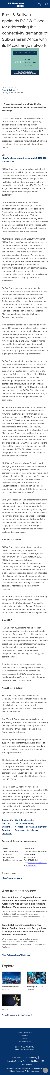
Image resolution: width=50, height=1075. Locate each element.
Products (24, 1035)
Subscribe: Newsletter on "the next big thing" (24, 826)
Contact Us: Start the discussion (18, 820)
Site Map (34, 1061)
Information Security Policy (16, 1061)
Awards (5, 1009)
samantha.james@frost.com (37, 863)
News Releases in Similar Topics (16, 1015)
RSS (42, 1061)
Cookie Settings (25, 1064)
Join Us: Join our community (18, 823)
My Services (24, 1041)
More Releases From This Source (16, 955)
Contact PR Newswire (24, 1032)
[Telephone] (39, 4)
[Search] (46, 4)
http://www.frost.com (12, 877)
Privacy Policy (31, 1057)
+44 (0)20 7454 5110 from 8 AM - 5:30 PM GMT (24, 1048)
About (25, 1038)
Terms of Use (17, 1057)
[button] (25, 61)
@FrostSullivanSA (31, 865)
